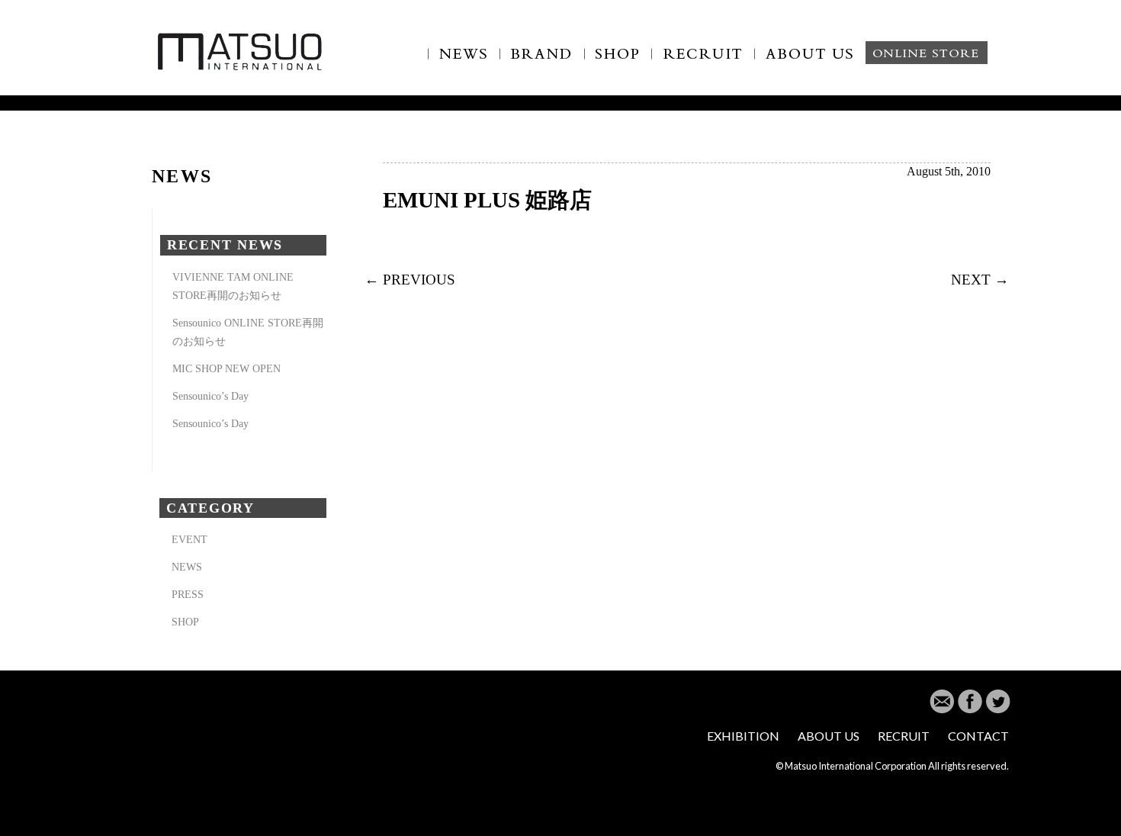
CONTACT (978, 735)
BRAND (542, 62)
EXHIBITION (743, 735)
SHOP (618, 62)
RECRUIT (904, 735)
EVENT (189, 539)
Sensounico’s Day (210, 396)
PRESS (188, 594)
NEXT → (980, 280)
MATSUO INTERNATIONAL (240, 51)
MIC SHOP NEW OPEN (226, 368)
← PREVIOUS (410, 280)
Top (1084, 799)
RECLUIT (703, 62)
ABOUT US (820, 62)
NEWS (463, 62)
